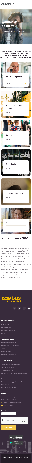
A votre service (9, 31)
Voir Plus (8, 83)
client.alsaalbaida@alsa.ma (12, 402)
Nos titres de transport (9, 343)
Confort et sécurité (21, 31)
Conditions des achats (8, 387)
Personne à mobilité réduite (14, 107)
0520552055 (8, 405)
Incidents (4, 333)
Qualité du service (7, 370)
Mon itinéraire (5, 324)
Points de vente (6, 352)
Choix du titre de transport (10, 346)
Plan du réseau (6, 327)
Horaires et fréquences (8, 330)
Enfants (9, 135)
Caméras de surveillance (16, 193)
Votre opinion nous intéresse (10, 364)
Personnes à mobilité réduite (10, 379)
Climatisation (11, 164)
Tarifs (3, 349)
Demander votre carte (8, 355)
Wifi (7, 222)
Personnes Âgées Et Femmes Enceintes (14, 78)
